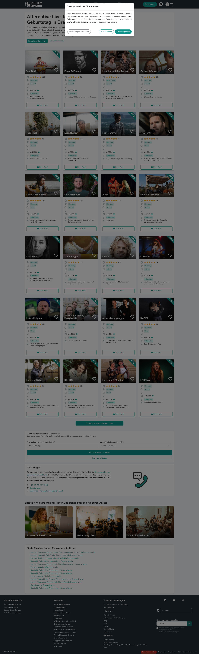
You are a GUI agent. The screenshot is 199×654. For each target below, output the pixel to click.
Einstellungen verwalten (79, 31)
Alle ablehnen (106, 31)
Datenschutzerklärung (108, 22)
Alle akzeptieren (123, 31)
